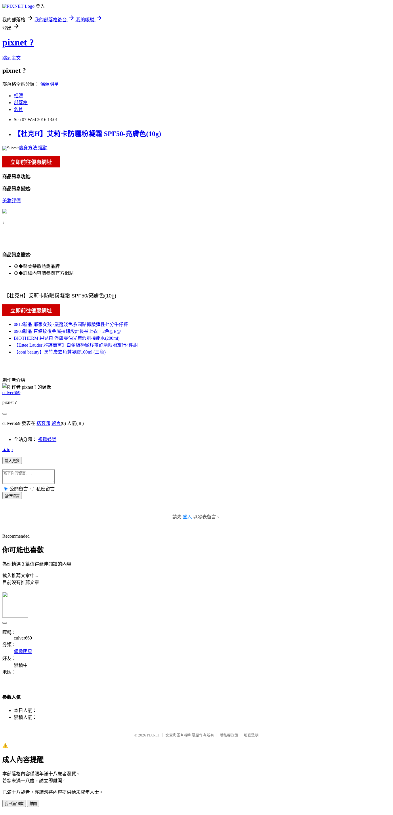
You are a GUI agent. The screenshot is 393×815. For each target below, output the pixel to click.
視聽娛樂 (47, 439)
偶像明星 (49, 84)
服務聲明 (251, 735)
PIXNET (153, 735)
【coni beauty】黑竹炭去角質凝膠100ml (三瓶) (60, 352)
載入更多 (12, 461)
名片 (18, 109)
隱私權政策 (229, 735)
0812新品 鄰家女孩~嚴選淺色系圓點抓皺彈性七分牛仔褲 (71, 324)
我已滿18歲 (14, 803)
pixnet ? (18, 42)
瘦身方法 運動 (33, 147)
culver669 (11, 392)
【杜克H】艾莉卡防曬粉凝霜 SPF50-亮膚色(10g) (87, 134)
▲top (7, 449)
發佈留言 (12, 496)
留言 (56, 423)
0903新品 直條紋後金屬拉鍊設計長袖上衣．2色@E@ (67, 331)
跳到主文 (11, 58)
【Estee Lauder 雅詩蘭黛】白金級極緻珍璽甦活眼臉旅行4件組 (76, 345)
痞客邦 (43, 423)
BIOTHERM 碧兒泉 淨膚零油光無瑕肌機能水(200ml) (66, 338)
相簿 (18, 95)
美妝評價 (11, 200)
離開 (33, 803)
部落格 (21, 102)
